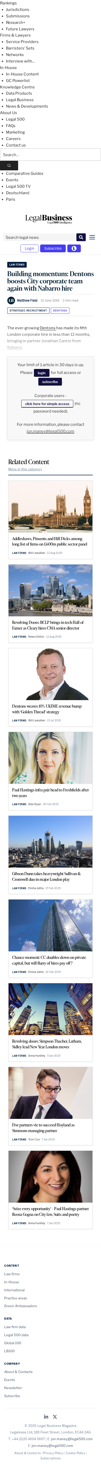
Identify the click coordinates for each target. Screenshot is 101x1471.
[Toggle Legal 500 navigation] (74, 248)
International (14, 1290)
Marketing (15, 132)
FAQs (11, 125)
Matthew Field (27, 300)
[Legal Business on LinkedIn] (46, 1417)
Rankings (8, 3)
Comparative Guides (25, 173)
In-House (8, 67)
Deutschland (17, 193)
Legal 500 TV (18, 186)
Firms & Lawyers (15, 35)
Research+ (15, 22)
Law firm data (15, 1327)
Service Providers (22, 41)
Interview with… (20, 61)
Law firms (17, 264)
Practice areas (15, 1298)
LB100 (9, 1351)
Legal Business (20, 99)
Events (12, 180)
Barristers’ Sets (20, 48)
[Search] (9, 165)
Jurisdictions (17, 9)
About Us (8, 112)
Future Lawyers (20, 29)
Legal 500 (15, 119)
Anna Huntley (36, 1055)
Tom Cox (34, 1139)
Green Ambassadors (20, 1306)
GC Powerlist (18, 80)
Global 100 (12, 1343)
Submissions (18, 16)
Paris (10, 199)
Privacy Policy (53, 1453)
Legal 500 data (16, 1335)
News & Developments (27, 106)
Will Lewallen (36, 553)
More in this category (25, 469)
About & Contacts (18, 1372)
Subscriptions (50, 1458)
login (42, 373)
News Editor (36, 636)
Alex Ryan (34, 804)
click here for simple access (47, 404)
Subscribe (53, 248)
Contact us (16, 145)
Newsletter (13, 1388)
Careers (13, 138)
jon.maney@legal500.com (50, 431)
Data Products (19, 93)
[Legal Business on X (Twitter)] (55, 1417)
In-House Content (22, 74)
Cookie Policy (75, 1453)
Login (29, 248)
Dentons (60, 310)
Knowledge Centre (17, 87)
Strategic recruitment (28, 310)
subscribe (50, 382)
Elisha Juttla (36, 888)
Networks (15, 54)
